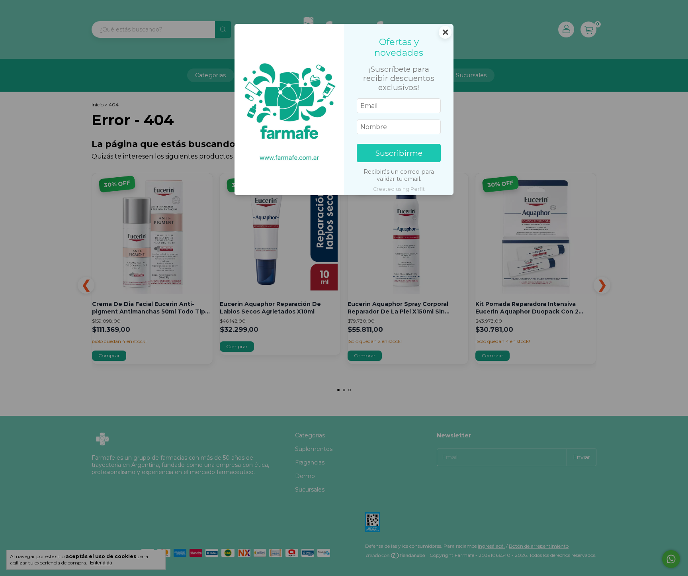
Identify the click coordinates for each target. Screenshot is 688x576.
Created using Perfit (399, 189)
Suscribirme (398, 153)
